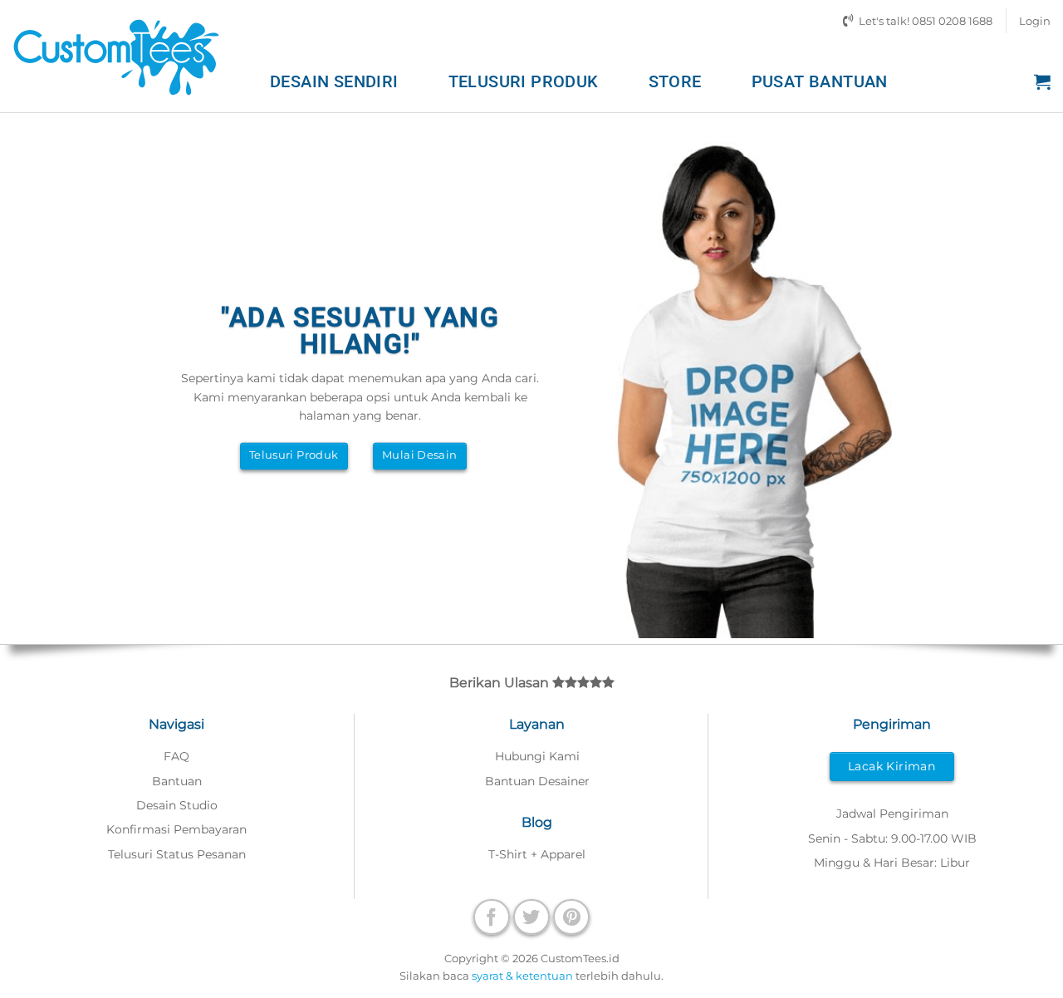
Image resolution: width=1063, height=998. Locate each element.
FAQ (176, 756)
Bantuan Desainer (537, 781)
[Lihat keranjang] (1042, 81)
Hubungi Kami (537, 756)
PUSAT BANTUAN (820, 81)
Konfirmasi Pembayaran (176, 829)
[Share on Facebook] (491, 917)
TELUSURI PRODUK (523, 81)
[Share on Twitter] (531, 917)
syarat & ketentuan (522, 975)
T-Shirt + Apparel (536, 854)
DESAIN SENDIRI (334, 81)
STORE (675, 81)
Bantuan (177, 781)
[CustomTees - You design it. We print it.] (116, 56)
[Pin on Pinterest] (571, 917)
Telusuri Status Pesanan (177, 854)
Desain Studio (177, 805)
